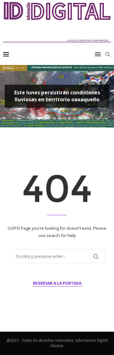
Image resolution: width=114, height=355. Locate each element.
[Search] (107, 54)
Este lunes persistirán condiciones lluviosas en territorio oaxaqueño (57, 96)
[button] (8, 96)
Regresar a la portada (57, 283)
